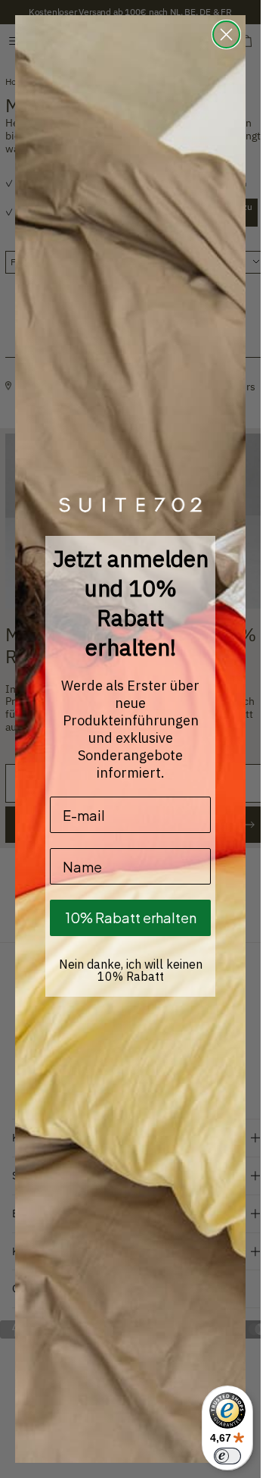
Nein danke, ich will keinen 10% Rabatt (130, 970)
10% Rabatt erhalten (130, 917)
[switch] (227, 1456)
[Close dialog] (226, 34)
